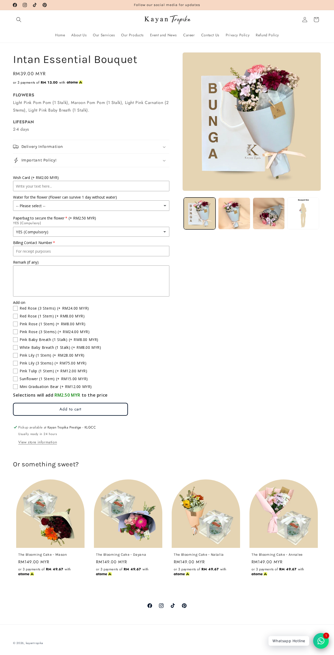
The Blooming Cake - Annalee (277, 554)
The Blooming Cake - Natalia (199, 554)
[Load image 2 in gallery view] (234, 213)
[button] (19, 19)
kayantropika (34, 643)
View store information (37, 442)
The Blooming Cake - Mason (42, 554)
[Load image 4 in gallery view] (303, 213)
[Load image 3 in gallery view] (269, 213)
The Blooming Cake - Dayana (121, 554)
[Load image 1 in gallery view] (200, 213)
